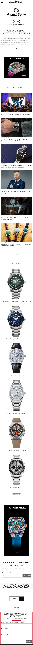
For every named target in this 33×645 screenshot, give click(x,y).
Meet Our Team (16, 610)
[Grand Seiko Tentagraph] (16, 470)
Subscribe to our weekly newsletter (16, 564)
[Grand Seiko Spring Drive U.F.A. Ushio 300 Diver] (16, 284)
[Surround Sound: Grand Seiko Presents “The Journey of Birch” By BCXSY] (16, 206)
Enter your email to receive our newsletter (13, 573)
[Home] (16, 1)
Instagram (18, 21)
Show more (16, 495)
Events (3, 113)
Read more (16, 50)
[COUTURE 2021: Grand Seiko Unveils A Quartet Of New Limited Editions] (16, 232)
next (16, 254)
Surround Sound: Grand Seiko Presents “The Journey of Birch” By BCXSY (16, 218)
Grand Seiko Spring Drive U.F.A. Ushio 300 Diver (16, 302)
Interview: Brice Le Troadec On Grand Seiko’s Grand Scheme (16, 192)
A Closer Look (5, 137)
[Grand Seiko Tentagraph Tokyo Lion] (16, 432)
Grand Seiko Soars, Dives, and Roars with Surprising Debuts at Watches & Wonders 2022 (16, 166)
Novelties (4, 164)
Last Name (4, 635)
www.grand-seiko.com (16, 25)
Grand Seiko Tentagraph (16, 487)
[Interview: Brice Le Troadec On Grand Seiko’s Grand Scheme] (16, 179)
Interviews (4, 190)
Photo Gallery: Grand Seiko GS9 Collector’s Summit (16, 115)
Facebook (14, 21)
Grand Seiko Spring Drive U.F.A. (16, 376)
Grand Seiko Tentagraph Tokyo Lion (16, 450)
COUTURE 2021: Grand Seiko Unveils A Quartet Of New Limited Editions (16, 245)
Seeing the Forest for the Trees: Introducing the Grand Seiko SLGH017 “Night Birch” (15, 140)
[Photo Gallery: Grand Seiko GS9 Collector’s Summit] (16, 102)
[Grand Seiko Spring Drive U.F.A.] (16, 358)
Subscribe (15, 594)
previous (7, 253)
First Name (4, 628)
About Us (16, 607)
